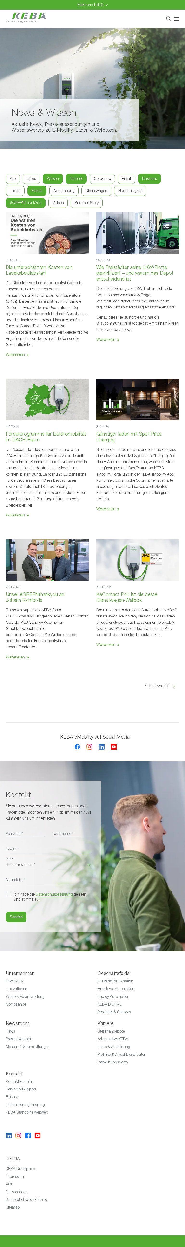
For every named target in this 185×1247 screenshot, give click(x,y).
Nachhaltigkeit (130, 191)
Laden (15, 191)
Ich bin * (10, 858)
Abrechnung (63, 191)
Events (37, 191)
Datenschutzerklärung (54, 894)
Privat (126, 179)
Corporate (102, 179)
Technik (76, 179)
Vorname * (14, 834)
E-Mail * (12, 849)
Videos (58, 203)
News (31, 179)
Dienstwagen (96, 191)
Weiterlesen (15, 355)
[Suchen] (169, 19)
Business (149, 179)
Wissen (53, 179)
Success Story (87, 203)
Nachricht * (15, 880)
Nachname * (63, 834)
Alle (13, 179)
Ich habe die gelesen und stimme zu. (50, 896)
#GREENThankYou (25, 203)
